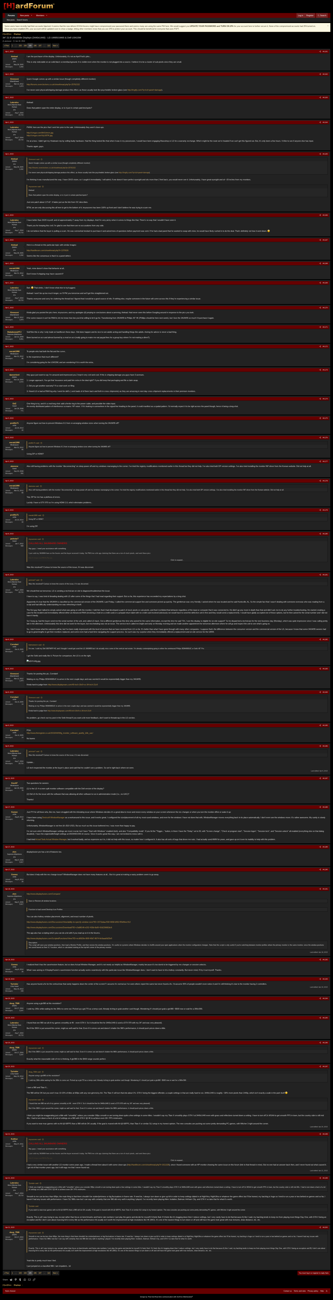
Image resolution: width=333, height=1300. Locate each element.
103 (20, 46)
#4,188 (325, 807)
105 (30, 46)
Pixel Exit (151, 1297)
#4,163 (325, 97)
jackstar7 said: (34, 580)
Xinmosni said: (34, 159)
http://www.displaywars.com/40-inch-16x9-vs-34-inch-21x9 (73, 684)
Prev (7, 46)
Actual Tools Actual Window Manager (51, 839)
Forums (11, 15)
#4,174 (325, 399)
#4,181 (325, 575)
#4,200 (325, 1227)
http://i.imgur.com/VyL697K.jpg (39, 135)
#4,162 (325, 74)
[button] (32, 15)
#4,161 (325, 51)
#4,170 (325, 308)
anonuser (8, 41)
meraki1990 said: (35, 515)
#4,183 (325, 669)
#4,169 (325, 283)
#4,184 (325, 692)
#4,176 (325, 437)
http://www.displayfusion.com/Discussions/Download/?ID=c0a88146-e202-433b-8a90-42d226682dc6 (69, 927)
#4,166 (325, 215)
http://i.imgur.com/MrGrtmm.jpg (40, 133)
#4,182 (325, 639)
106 (35, 46)
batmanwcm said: (35, 645)
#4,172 (325, 346)
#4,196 (325, 1043)
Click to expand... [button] (177, 560)
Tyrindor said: (34, 1183)
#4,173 (325, 370)
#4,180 (325, 534)
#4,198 (325, 1134)
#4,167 (325, 240)
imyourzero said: (35, 187)
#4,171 (325, 327)
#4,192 (325, 960)
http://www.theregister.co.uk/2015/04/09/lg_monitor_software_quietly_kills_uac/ (60, 733)
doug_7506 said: (35, 1072)
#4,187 (325, 778)
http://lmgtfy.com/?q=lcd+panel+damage (144, 90)
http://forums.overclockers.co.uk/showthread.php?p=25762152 (53, 84)
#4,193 (325, 979)
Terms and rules (300, 1291)
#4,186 (325, 746)
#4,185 (325, 725)
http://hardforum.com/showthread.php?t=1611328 (148, 1165)
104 (25, 46)
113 (48, 46)
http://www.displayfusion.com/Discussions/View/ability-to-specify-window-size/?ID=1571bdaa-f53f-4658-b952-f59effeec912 (79, 922)
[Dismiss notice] (327, 26)
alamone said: (34, 486)
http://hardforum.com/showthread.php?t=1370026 (47, 250)
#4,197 (325, 1066)
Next (54, 46)
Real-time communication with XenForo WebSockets (174, 1297)
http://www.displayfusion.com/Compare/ (43, 894)
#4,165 (325, 154)
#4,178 (325, 481)
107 (40, 46)
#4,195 (325, 1018)
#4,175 (325, 418)
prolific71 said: (34, 443)
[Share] (320, 51)
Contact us (288, 1291)
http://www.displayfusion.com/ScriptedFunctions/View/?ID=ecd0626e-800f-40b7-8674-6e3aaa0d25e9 (69, 938)
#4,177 (325, 461)
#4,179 (325, 510)
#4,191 (325, 889)
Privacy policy (313, 1291)
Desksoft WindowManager (53, 817)
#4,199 (325, 1178)
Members (40, 15)
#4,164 (325, 122)
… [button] (16, 46)
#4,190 (325, 869)
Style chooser (10, 1291)
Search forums (22, 20)
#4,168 (325, 263)
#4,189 (325, 847)
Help (322, 1291)
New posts (24, 15)
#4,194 (325, 998)
